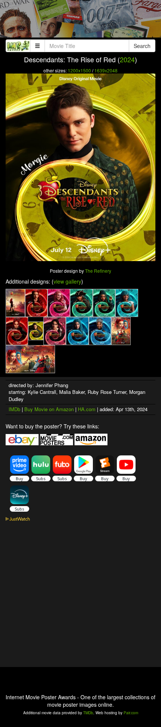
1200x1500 (79, 70)
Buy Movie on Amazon (49, 409)
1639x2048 (106, 70)
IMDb (14, 409)
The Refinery (98, 270)
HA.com (86, 409)
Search (142, 46)
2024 (127, 59)
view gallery (67, 281)
